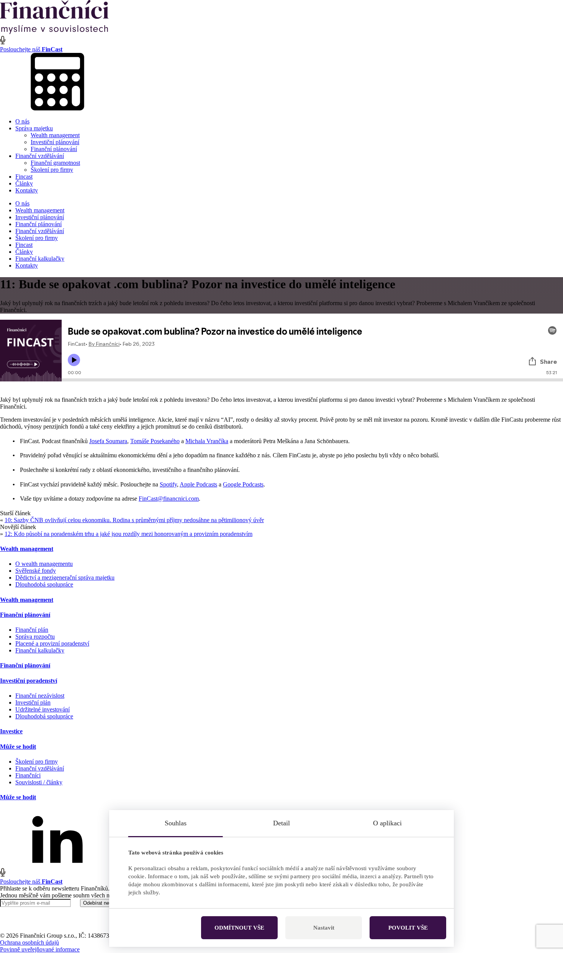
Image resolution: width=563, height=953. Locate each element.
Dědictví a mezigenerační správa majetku (65, 577)
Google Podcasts (243, 484)
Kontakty (26, 190)
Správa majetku (34, 128)
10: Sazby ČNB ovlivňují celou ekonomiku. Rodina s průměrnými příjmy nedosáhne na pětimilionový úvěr (134, 520)
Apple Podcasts (198, 484)
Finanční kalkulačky (39, 258)
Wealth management (55, 135)
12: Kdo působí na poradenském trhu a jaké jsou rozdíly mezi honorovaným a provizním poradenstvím (128, 534)
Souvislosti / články (38, 782)
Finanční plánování (54, 149)
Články (24, 183)
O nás (22, 121)
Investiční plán (33, 702)
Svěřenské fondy (35, 570)
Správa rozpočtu (35, 636)
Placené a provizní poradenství (52, 643)
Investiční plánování (55, 142)
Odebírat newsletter (104, 903)
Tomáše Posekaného (155, 441)
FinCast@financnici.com (169, 498)
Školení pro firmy (52, 169)
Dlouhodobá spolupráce (44, 584)
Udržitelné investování (42, 709)
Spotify (168, 484)
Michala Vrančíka (206, 441)
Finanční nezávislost (39, 695)
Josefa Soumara (108, 441)
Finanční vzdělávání (39, 156)
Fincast (24, 176)
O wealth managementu (44, 563)
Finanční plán (31, 629)
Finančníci (28, 775)
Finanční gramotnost (55, 162)
